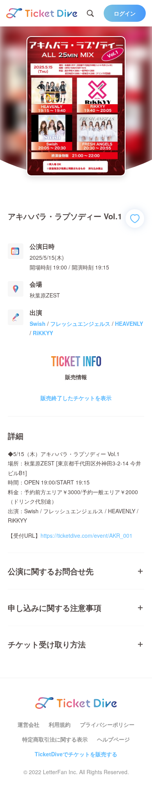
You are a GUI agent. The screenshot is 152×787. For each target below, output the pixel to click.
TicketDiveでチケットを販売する (76, 754)
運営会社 (28, 724)
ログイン (125, 13)
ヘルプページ (113, 739)
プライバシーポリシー (107, 724)
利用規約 (60, 724)
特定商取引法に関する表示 (55, 739)
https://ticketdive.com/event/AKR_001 (87, 535)
